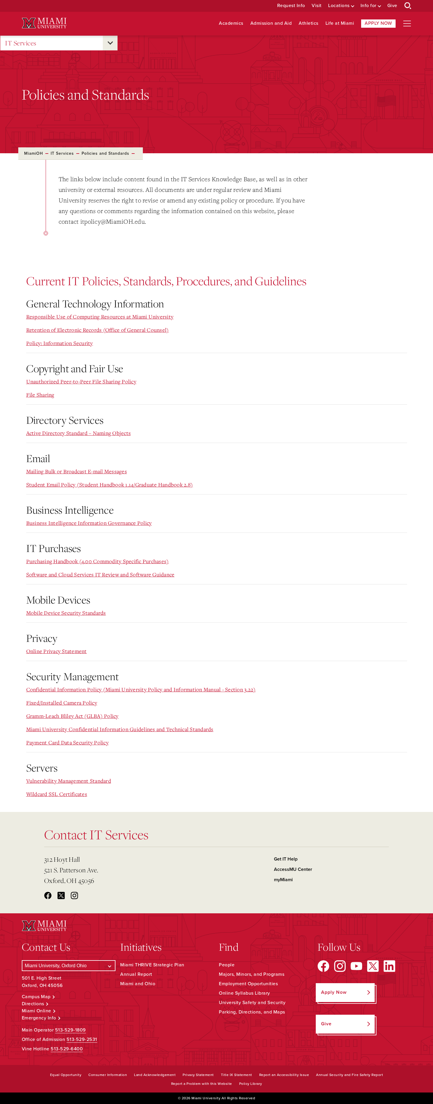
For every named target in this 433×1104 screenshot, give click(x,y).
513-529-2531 (82, 1039)
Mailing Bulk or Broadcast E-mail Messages (76, 471)
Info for (368, 6)
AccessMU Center (293, 869)
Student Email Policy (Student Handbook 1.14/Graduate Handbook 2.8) (109, 484)
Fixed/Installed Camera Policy (61, 702)
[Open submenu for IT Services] (110, 43)
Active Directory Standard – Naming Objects (78, 432)
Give (392, 6)
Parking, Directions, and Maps (252, 1012)
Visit (317, 6)
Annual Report (136, 974)
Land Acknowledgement (155, 1075)
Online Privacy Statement (56, 651)
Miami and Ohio (137, 984)
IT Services (21, 43)
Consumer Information (107, 1075)
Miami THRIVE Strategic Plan (152, 965)
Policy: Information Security (59, 343)
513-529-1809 (70, 1030)
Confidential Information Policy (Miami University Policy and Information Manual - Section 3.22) (141, 689)
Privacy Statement (198, 1075)
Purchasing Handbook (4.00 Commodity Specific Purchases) (97, 561)
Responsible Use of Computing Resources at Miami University (100, 316)
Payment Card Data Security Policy (67, 742)
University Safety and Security (252, 1003)
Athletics (308, 23)
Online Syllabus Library (244, 993)
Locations (339, 6)
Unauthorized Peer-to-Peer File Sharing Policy (81, 381)
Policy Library (250, 1084)
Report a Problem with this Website (201, 1084)
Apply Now (378, 23)
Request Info (291, 6)
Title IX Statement (236, 1075)
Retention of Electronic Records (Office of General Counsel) (97, 329)
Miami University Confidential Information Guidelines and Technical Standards (120, 729)
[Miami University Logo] (44, 23)
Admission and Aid (271, 23)
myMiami (283, 880)
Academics (231, 23)
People (226, 965)
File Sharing (40, 394)
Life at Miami (339, 23)
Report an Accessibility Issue (284, 1075)
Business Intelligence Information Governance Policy (89, 522)
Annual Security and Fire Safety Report (349, 1075)
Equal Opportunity (66, 1075)
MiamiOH (33, 153)
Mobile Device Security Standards (66, 612)
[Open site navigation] (407, 23)
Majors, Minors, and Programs (251, 974)
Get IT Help (286, 859)
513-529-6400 (67, 1049)
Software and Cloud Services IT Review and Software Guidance (100, 574)
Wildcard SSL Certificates (56, 793)
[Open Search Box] (407, 5)
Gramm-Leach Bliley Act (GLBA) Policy (72, 715)
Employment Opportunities (248, 984)
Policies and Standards (105, 153)
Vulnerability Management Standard (68, 780)
